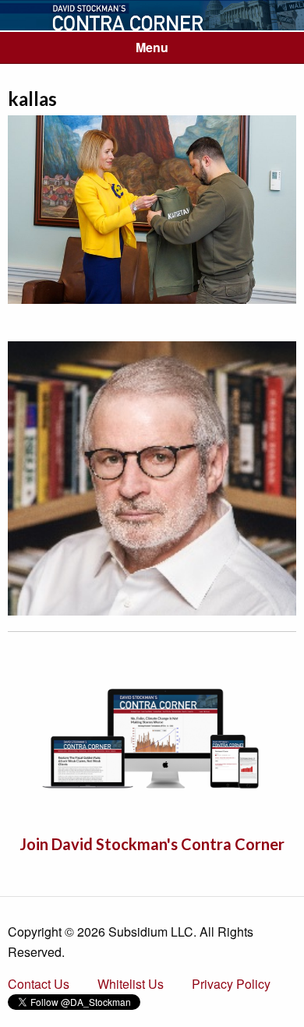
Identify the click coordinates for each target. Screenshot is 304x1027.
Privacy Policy (231, 984)
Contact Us (38, 984)
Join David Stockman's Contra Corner (152, 844)
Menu (152, 47)
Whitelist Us (130, 984)
